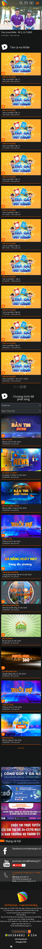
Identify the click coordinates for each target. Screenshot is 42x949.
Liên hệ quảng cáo (21, 939)
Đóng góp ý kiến (21, 942)
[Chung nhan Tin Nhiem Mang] (21, 947)
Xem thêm (21, 748)
